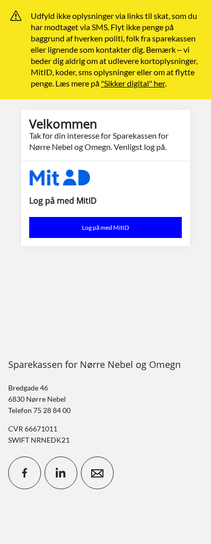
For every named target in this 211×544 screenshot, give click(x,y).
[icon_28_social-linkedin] (61, 472)
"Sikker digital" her (133, 83)
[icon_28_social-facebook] (24, 472)
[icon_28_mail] (97, 472)
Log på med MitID (105, 227)
